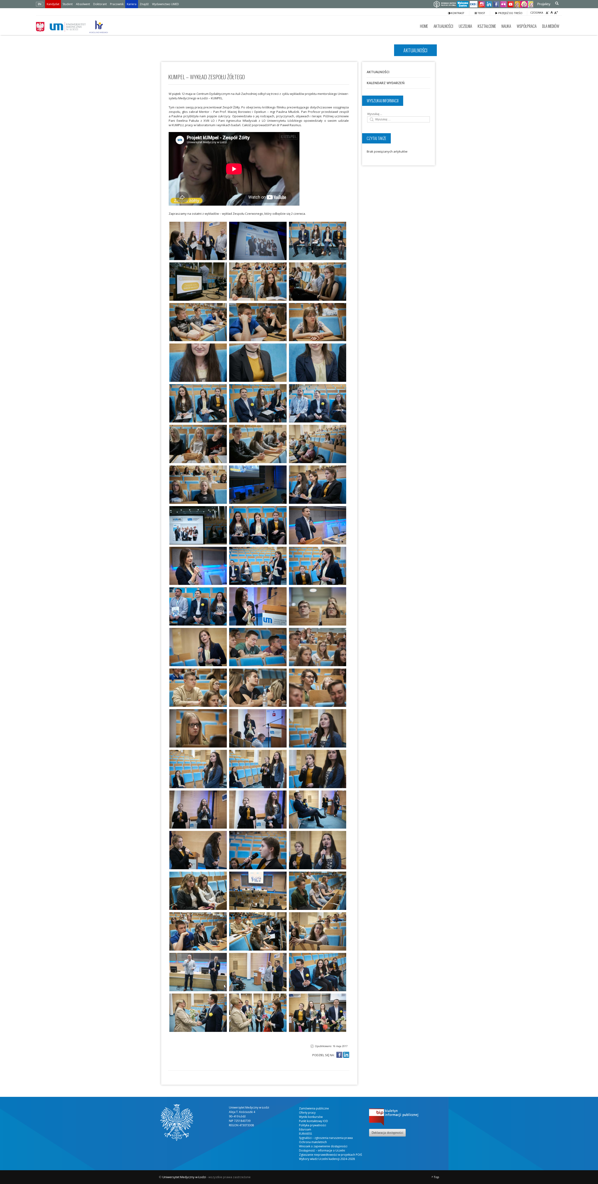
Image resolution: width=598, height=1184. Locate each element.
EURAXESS (305, 1134)
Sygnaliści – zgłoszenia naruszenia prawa (326, 1138)
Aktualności (443, 26)
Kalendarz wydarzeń (386, 83)
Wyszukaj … (374, 114)
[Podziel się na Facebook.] (339, 1055)
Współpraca (527, 26)
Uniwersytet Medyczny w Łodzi (184, 1177)
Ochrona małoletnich (313, 1142)
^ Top (435, 1177)
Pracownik (117, 4)
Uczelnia (465, 26)
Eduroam (305, 1129)
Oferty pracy (307, 1113)
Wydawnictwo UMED (165, 4)
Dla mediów (550, 26)
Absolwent (83, 4)
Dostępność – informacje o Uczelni (322, 1150)
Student (68, 4)
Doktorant (100, 4)
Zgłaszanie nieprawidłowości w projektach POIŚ (330, 1155)
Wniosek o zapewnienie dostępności (323, 1146)
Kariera (131, 4)
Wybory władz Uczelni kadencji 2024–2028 (327, 1159)
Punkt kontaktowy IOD (313, 1121)
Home (424, 26)
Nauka (506, 26)
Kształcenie (487, 26)
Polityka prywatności (312, 1125)
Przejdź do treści (510, 13)
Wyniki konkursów (311, 1117)
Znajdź (144, 4)
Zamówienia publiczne (314, 1108)
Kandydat (53, 4)
